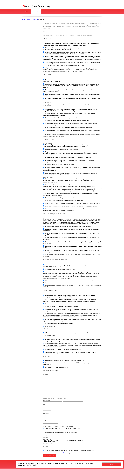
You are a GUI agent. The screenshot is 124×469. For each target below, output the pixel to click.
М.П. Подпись (45, 446)
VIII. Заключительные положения (49, 335)
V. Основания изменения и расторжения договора (55, 260)
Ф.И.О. (44, 31)
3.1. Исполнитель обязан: (47, 143)
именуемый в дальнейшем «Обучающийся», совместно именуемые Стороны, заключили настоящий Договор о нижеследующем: (67, 35)
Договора (28, 19)
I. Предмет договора (48, 38)
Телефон (44, 420)
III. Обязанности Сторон (49, 139)
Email (44, 415)
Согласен (112, 464)
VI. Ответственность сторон (50, 290)
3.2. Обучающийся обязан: (48, 177)
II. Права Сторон (47, 74)
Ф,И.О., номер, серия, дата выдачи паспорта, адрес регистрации (54, 398)
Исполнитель (45, 437)
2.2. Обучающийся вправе (47, 102)
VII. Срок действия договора (48, 329)
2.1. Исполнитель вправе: (47, 78)
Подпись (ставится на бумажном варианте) (51, 435)
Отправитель (45, 430)
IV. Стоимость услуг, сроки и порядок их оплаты (55, 214)
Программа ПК (35, 19)
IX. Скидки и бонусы (46, 356)
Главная (23, 19)
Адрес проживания (46, 400)
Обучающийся (45, 374)
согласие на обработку (60, 453)
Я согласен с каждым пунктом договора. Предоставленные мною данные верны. (58, 426)
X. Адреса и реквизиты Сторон (50, 371)
